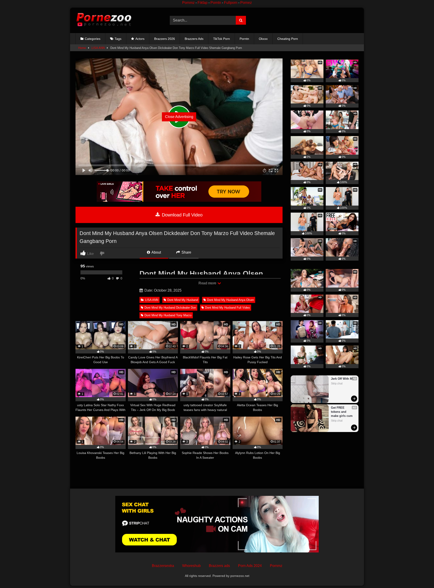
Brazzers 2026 (164, 39)
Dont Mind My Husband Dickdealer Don (170, 307)
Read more (207, 283)
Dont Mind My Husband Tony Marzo (167, 315)
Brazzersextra (163, 566)
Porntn (215, 3)
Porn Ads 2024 (250, 566)
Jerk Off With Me (342, 378)
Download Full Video (181, 214)
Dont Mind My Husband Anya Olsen (230, 300)
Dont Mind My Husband (182, 300)
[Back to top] (420, 574)
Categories (92, 39)
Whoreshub (191, 566)
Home (82, 48)
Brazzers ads (219, 566)
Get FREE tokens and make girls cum (342, 412)
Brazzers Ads (194, 39)
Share (186, 252)
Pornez (246, 3)
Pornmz (188, 3)
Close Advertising (179, 117)
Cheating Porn (287, 39)
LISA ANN (98, 48)
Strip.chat (336, 383)
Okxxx (263, 39)
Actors (139, 39)
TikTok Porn (221, 39)
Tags (118, 39)
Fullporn (230, 3)
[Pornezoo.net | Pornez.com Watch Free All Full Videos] (103, 20)
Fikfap (203, 3)
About (156, 252)
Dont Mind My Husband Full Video (227, 307)
